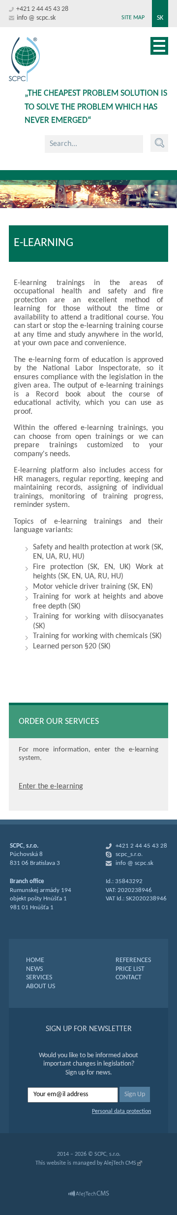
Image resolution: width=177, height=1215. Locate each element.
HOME (35, 960)
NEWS (34, 969)
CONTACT (129, 977)
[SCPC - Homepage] (24, 59)
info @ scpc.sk (36, 18)
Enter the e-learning (51, 786)
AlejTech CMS (120, 1163)
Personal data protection (121, 1111)
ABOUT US (40, 986)
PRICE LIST (130, 969)
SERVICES (39, 977)
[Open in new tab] (88, 1194)
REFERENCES (133, 960)
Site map (133, 18)
